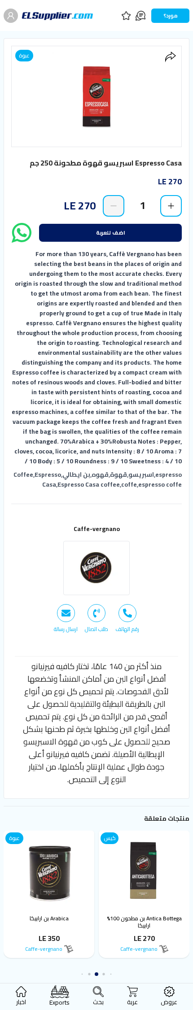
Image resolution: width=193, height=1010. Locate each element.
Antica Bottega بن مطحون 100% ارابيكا (144, 922)
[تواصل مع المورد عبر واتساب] (21, 233)
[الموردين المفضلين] (126, 16)
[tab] (127, 618)
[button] (111, 974)
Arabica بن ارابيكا (49, 918)
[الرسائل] (140, 16)
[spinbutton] (142, 205)
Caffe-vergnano (97, 529)
